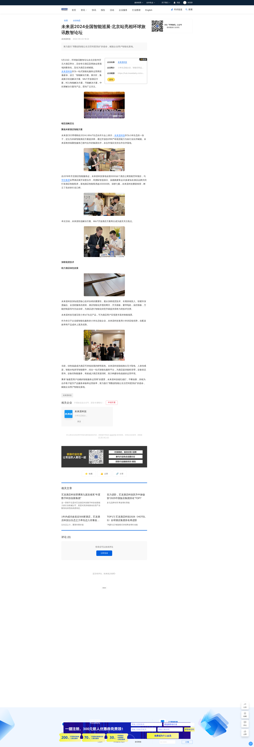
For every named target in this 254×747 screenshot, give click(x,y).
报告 (103, 10)
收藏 (88, 473)
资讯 (83, 10)
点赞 (104, 473)
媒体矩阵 (137, 3)
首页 (74, 10)
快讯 (94, 10)
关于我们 (165, 3)
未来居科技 (66, 71)
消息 (178, 3)
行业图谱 (136, 10)
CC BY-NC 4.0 (103, 437)
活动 (112, 10)
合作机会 (149, 3)
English (148, 10)
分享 (119, 473)
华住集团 (65, 180)
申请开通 (111, 402)
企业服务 (123, 10)
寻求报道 (178, 9)
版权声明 (113, 435)
